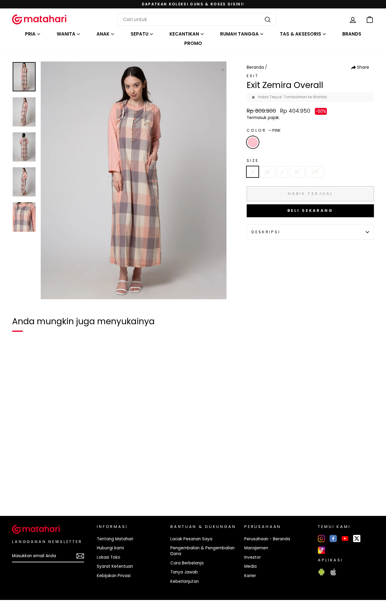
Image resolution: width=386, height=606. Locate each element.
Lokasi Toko (108, 557)
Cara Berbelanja (187, 563)
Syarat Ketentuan (115, 566)
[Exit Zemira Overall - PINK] (20, 490)
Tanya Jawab (184, 572)
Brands (351, 34)
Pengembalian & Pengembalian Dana (202, 551)
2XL (315, 171)
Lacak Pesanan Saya (191, 539)
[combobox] (197, 20)
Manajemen (256, 548)
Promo (193, 43)
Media (250, 566)
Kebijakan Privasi (114, 576)
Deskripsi (266, 231)
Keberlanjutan (184, 581)
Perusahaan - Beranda (267, 539)
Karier (250, 576)
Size (252, 160)
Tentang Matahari (115, 539)
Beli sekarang (310, 210)
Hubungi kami (110, 548)
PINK (253, 142)
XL (297, 171)
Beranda (255, 67)
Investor (252, 557)
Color (264, 130)
